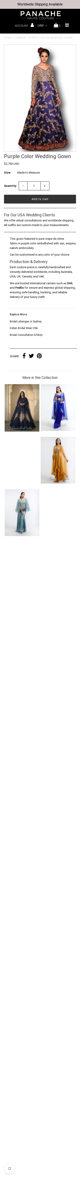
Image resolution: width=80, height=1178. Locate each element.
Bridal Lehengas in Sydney (26, 321)
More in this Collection (40, 378)
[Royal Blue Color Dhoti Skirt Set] (58, 430)
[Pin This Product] (39, 356)
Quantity (10, 185)
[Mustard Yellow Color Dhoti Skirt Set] (58, 482)
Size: (7, 172)
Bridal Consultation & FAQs (26, 335)
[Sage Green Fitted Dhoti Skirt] (22, 535)
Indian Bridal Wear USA (24, 328)
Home (8, 37)
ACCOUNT (22, 25)
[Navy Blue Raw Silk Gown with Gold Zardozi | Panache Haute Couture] (22, 430)
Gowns (20, 37)
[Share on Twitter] (31, 356)
